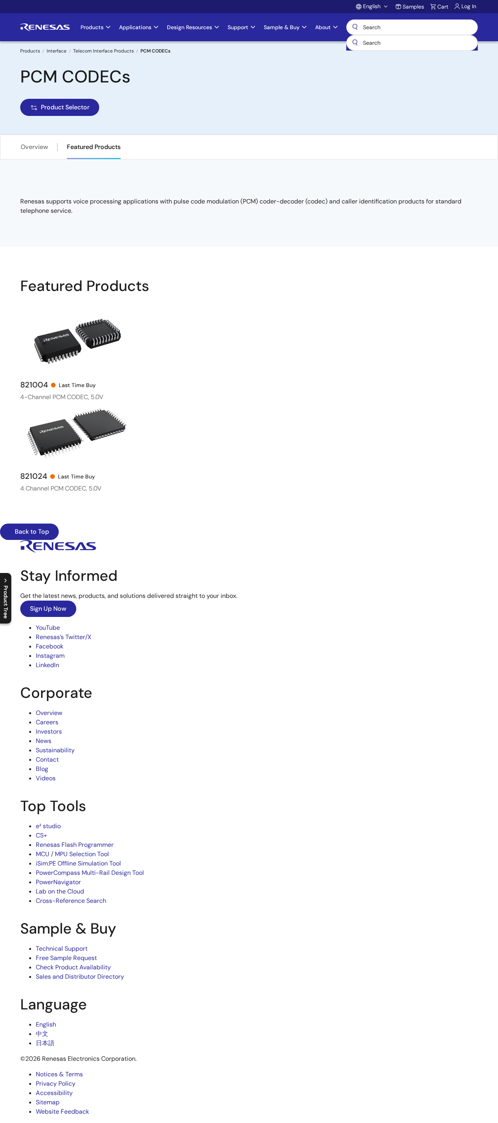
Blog (42, 769)
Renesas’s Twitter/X (63, 637)
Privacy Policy (55, 1083)
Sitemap (48, 1102)
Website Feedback (62, 1111)
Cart (442, 7)
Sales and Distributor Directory (80, 976)
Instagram (50, 656)
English (46, 1024)
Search (412, 27)
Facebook (49, 646)
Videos (46, 778)
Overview (34, 147)
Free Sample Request (66, 958)
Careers (47, 722)
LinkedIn (47, 665)
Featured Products (94, 147)
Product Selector (65, 107)
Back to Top (31, 531)
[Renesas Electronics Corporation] (45, 27)
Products (30, 51)
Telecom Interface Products (103, 51)
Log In (468, 6)
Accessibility (54, 1093)
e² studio (48, 826)
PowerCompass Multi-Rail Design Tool (90, 873)
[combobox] (412, 43)
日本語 (45, 1043)
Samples (413, 7)
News (43, 741)
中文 (42, 1034)
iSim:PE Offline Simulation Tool (78, 863)
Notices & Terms (59, 1074)
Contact (47, 759)
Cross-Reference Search (71, 901)
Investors (49, 731)
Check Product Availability (73, 967)
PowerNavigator (58, 882)
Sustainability (55, 750)
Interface (57, 51)
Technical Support (62, 948)
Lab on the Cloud (60, 891)
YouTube (48, 628)
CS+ (41, 835)
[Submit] (354, 42)
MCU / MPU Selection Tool (72, 854)
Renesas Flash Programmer (75, 845)
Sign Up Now (48, 608)
